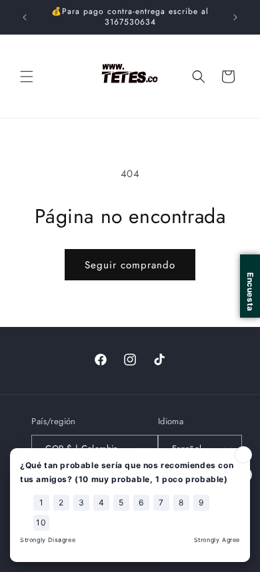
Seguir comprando (130, 265)
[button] (26, 76)
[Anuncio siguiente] (235, 17)
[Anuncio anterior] (24, 17)
